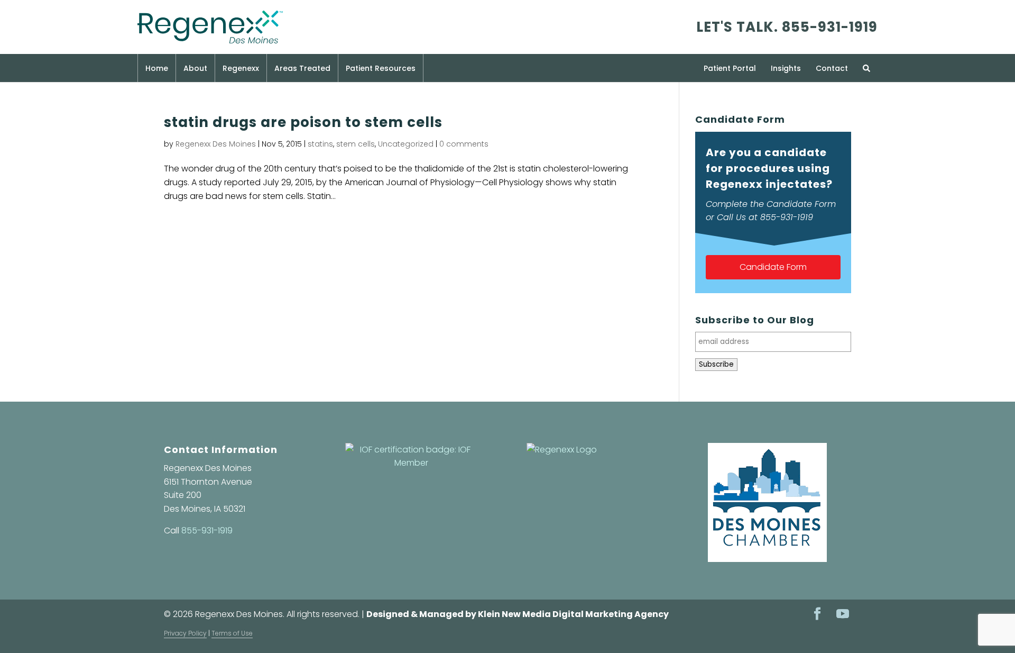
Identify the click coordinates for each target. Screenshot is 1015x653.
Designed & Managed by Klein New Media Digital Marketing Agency (517, 614)
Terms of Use (232, 633)
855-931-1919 (830, 27)
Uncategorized (405, 144)
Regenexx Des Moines (216, 144)
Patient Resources (381, 68)
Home (156, 68)
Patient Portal (730, 68)
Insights (786, 68)
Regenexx (241, 68)
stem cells (355, 144)
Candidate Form (773, 267)
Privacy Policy (185, 633)
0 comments (463, 144)
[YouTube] (842, 614)
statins (320, 144)
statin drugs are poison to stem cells (303, 122)
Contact (832, 68)
